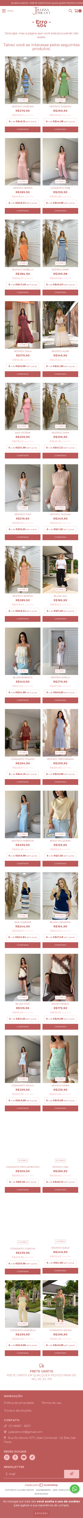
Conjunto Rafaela (23, 1330)
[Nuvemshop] (41, 1486)
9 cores (60, 915)
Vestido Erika (60, 1085)
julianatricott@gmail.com (25, 1432)
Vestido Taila (23, 351)
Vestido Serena (22, 595)
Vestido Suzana (60, 514)
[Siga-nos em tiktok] (32, 1457)
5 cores (23, 100)
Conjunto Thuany (23, 759)
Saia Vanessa (22, 922)
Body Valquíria (60, 840)
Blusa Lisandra (60, 922)
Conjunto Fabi (60, 187)
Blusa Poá (23, 1003)
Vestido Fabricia (23, 840)
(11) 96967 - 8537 (19, 1426)
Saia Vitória (22, 432)
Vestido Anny (60, 269)
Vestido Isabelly (23, 269)
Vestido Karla (60, 677)
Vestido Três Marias (60, 759)
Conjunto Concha (22, 1248)
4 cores (60, 181)
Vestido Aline (60, 351)
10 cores (22, 426)
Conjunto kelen (60, 1330)
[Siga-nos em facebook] (15, 1457)
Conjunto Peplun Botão (23, 1166)
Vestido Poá (22, 514)
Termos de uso (51, 1403)
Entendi (41, 1513)
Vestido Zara (60, 432)
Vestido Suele (60, 1247)
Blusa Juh (60, 595)
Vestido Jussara (60, 106)
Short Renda (60, 1003)
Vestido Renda (23, 187)
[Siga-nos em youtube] (24, 1457)
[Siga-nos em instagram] (7, 1457)
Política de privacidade (19, 1403)
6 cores (60, 589)
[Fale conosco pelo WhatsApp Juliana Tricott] (74, 1488)
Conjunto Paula (23, 1085)
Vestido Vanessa (23, 106)
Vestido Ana (60, 1166)
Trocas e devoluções (17, 1410)
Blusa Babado (22, 677)
